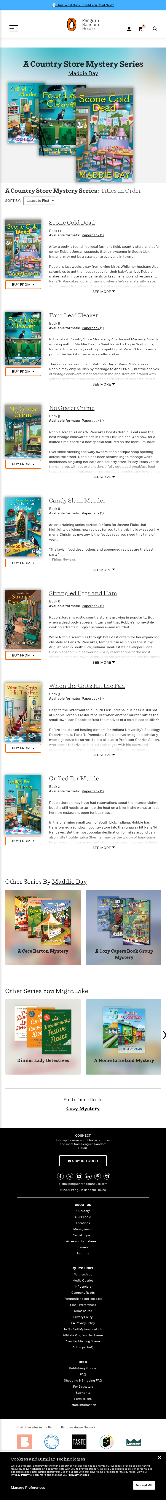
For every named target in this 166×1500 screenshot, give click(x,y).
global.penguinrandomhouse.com (83, 1184)
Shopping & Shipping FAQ (83, 1381)
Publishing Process (83, 1368)
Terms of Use (83, 1311)
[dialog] (83, 1476)
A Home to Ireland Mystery (124, 1061)
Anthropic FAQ (82, 1347)
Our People (83, 1217)
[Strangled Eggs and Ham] (23, 619)
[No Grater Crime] (23, 431)
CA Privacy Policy (83, 1323)
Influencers (83, 1287)
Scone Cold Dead (72, 223)
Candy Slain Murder (77, 501)
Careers (82, 1247)
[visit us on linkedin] (88, 1176)
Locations (83, 1223)
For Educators (83, 1387)
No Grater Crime (71, 408)
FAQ (83, 1374)
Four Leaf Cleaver (73, 315)
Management (83, 1229)
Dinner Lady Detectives (43, 1061)
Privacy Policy (83, 1317)
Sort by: (13, 200)
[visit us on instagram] (107, 1176)
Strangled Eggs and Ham (83, 593)
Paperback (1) (93, 235)
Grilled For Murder (75, 779)
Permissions (83, 1399)
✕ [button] (159, 1458)
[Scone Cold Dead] (23, 248)
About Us (83, 1205)
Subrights (83, 1393)
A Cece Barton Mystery (43, 951)
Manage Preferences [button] (28, 1488)
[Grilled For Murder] (23, 804)
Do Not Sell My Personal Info (83, 1329)
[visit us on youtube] (79, 1176)
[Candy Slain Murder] (23, 526)
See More (102, 291)
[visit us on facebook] (60, 1176)
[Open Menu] (13, 28)
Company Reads (83, 1293)
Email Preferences (83, 1305)
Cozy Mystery (83, 1109)
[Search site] (155, 28)
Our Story (83, 1211)
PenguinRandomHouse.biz (83, 1299)
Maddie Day (83, 73)
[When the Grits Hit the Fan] (23, 712)
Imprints (83, 1253)
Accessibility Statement (83, 1241)
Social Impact (83, 1235)
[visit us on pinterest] (97, 1176)
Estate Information (83, 1405)
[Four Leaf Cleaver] (23, 338)
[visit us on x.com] (69, 1176)
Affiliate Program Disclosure (83, 1335)
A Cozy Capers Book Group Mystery (124, 955)
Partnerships (83, 1274)
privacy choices (79, 1475)
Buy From (21, 284)
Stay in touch (84, 1161)
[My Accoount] (129, 28)
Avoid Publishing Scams (83, 1341)
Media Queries (82, 1280)
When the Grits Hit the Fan (87, 686)
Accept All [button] (144, 1485)
